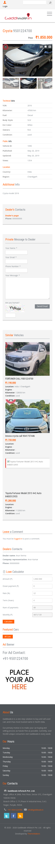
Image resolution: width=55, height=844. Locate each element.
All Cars (8, 636)
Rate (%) (6, 593)
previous (5, 60)
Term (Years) (8, 600)
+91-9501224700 (15, 809)
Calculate (8, 621)
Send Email (42, 306)
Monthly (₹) (8, 614)
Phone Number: (13, 266)
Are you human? (12, 302)
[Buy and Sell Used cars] (18, 15)
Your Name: (11, 248)
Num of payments (10, 607)
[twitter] (6, 815)
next (50, 60)
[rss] (20, 815)
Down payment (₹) (11, 586)
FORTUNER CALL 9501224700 (19, 378)
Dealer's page (12, 215)
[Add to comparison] (41, 46)
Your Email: (11, 257)
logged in (18, 538)
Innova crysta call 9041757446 (20, 435)
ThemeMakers (34, 833)
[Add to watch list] (45, 46)
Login (5, 6)
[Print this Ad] (50, 46)
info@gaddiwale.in (35, 809)
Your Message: (12, 275)
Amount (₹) (7, 579)
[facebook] (13, 815)
